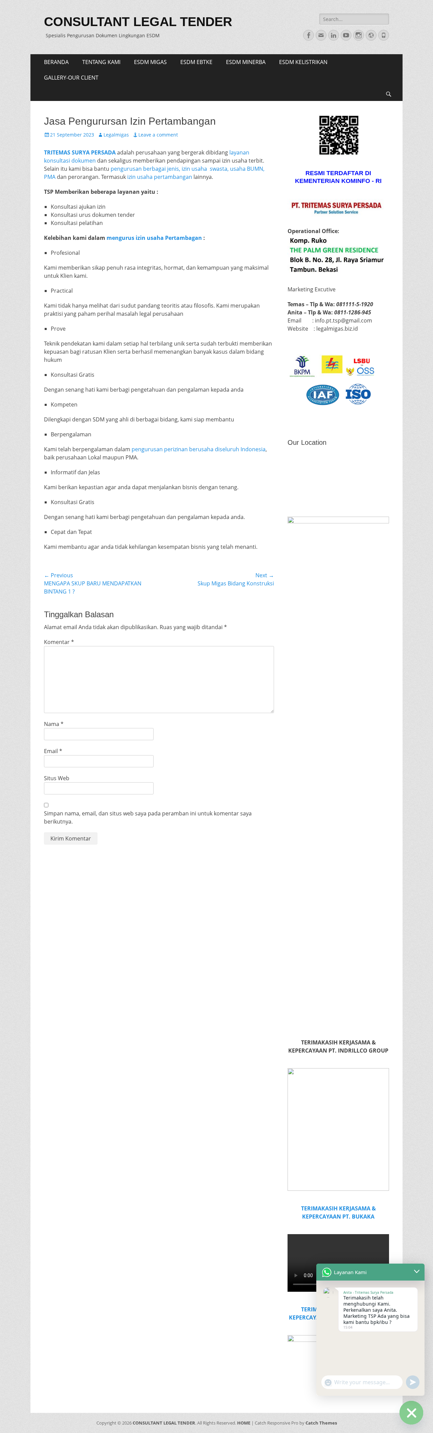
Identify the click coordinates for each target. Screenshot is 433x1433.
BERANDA (56, 62)
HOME (243, 1423)
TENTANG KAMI (101, 62)
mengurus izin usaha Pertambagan (154, 238)
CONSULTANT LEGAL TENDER (138, 22)
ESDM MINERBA (246, 62)
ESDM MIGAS (150, 62)
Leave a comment (158, 134)
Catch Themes (321, 1423)
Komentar (59, 642)
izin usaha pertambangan (159, 177)
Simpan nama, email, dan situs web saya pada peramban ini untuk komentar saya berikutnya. (148, 817)
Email (53, 751)
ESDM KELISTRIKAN (303, 62)
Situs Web (56, 778)
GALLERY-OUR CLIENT (71, 77)
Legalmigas (116, 134)
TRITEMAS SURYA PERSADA (80, 152)
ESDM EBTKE (196, 62)
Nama (54, 724)
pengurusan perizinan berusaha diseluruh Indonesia (199, 449)
